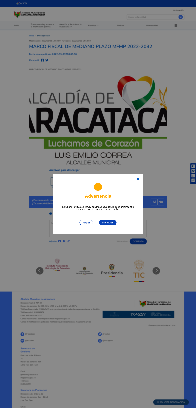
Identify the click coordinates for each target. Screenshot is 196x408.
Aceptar (86, 222)
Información (107, 222)
